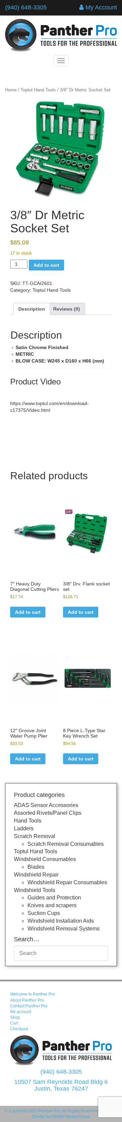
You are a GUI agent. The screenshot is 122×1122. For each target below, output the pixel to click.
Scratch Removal (34, 836)
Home (11, 89)
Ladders (24, 828)
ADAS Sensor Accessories (46, 805)
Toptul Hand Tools (38, 89)
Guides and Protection (54, 897)
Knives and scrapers (52, 905)
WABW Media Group (71, 1116)
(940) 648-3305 (26, 7)
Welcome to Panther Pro (32, 994)
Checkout (19, 1029)
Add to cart (46, 265)
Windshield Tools (34, 890)
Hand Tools (27, 821)
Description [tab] (31, 309)
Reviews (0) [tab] (66, 309)
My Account (101, 7)
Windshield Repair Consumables (67, 882)
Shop (15, 1017)
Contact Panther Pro (28, 1006)
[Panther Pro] (61, 35)
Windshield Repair (36, 875)
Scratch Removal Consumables (65, 844)
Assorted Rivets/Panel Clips (47, 813)
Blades (35, 867)
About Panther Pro (27, 1000)
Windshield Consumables (45, 859)
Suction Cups (43, 913)
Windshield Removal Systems (63, 928)
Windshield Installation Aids (60, 921)
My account (20, 1011)
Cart (14, 1023)
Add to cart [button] (28, 612)
